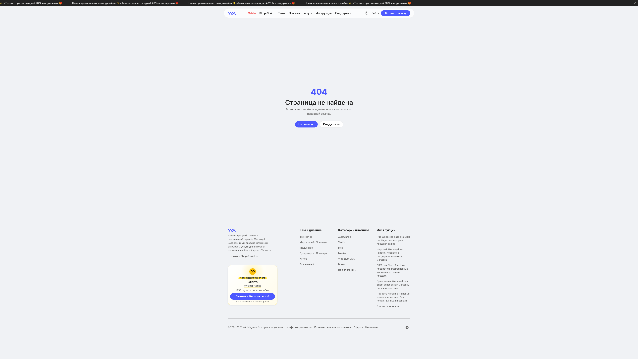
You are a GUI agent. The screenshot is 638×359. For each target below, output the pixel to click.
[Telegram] (407, 327)
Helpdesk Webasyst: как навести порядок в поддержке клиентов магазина (390, 254)
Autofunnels (344, 236)
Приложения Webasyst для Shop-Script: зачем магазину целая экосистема (393, 285)
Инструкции (324, 13)
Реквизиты (371, 327)
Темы (281, 13)
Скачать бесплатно (250, 296)
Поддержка (343, 13)
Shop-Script (266, 13)
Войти (375, 13)
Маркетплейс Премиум (313, 242)
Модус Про (306, 247)
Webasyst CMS (346, 258)
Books (341, 264)
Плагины (294, 13)
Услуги (308, 13)
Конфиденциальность (299, 327)
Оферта (358, 327)
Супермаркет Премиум (313, 253)
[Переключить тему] (366, 13)
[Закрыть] (634, 3)
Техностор (306, 236)
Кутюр (303, 258)
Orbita (252, 13)
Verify (341, 242)
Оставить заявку (395, 13)
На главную (306, 124)
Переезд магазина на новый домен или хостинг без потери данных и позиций (393, 297)
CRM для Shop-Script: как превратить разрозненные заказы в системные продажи (392, 270)
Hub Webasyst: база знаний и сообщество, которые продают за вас (393, 240)
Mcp (340, 247)
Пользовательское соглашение (332, 327)
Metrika (342, 253)
